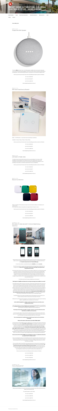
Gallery (9, 17)
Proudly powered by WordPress (13, 408)
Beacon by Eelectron (17, 179)
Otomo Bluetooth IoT (18, 366)
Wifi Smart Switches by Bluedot (20, 89)
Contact (13, 17)
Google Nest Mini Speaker (19, 30)
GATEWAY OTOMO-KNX (19, 157)
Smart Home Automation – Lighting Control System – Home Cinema (27, 8)
